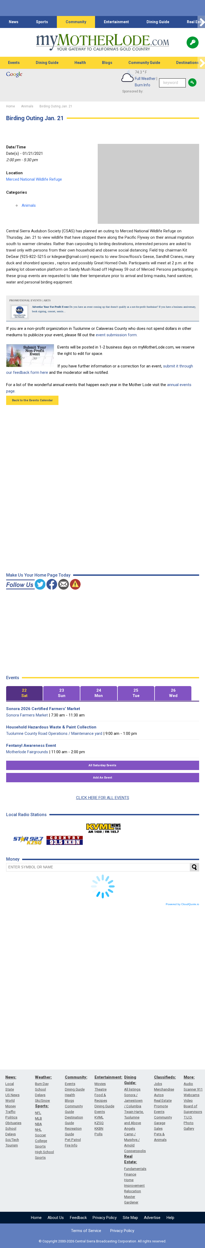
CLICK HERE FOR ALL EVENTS (102, 797)
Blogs (107, 62)
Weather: (43, 1077)
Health (80, 62)
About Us (56, 1217)
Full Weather (145, 78)
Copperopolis (135, 1151)
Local (9, 1084)
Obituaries (13, 1123)
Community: (76, 1077)
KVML (99, 1117)
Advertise (152, 1217)
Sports (42, 22)
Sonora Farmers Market (27, 715)
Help (170, 1217)
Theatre (100, 1089)
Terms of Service (86, 1230)
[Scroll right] (201, 22)
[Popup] (193, 42)
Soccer (40, 1135)
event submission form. (116, 335)
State (9, 1089)
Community (76, 22)
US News (12, 1095)
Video (188, 1101)
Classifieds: (165, 1077)
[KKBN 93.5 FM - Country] (64, 839)
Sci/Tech (12, 1140)
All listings (132, 1089)
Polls (98, 1134)
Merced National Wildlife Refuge (34, 179)
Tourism (11, 1145)
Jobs (158, 1084)
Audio (188, 1084)
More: (189, 1077)
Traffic (10, 1112)
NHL (38, 1130)
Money (10, 1106)
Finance (130, 1174)
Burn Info (142, 85)
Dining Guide (158, 22)
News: (10, 1077)
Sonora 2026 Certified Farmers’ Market (43, 708)
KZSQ (99, 1123)
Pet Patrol (73, 1140)
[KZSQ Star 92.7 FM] (26, 839)
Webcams (191, 1095)
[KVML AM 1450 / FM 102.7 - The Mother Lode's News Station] (103, 827)
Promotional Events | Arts (30, 300)
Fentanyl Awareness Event (31, 745)
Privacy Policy (105, 1217)
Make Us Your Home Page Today (38, 575)
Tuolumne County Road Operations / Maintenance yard (54, 733)
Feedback (78, 1217)
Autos (159, 1095)
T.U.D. (188, 1117)
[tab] (24, 693)
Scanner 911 (193, 1089)
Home (36, 1217)
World (10, 1101)
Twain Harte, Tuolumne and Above (134, 1117)
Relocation (132, 1191)
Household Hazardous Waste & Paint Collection (51, 727)
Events (14, 62)
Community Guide (144, 62)
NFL (38, 1113)
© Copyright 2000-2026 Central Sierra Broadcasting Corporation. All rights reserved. (102, 1241)
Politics (11, 1117)
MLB (38, 1118)
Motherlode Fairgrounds (27, 751)
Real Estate (163, 1101)
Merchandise (164, 1089)
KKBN (98, 1129)
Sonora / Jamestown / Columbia (133, 1100)
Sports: (42, 1106)
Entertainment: (108, 1077)
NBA (38, 1124)
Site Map (130, 1217)
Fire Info (71, 1145)
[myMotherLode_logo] (102, 42)
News (13, 22)
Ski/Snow (42, 1101)
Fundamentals (135, 1169)
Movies (100, 1084)
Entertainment (116, 22)
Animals (29, 205)
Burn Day (42, 1084)
